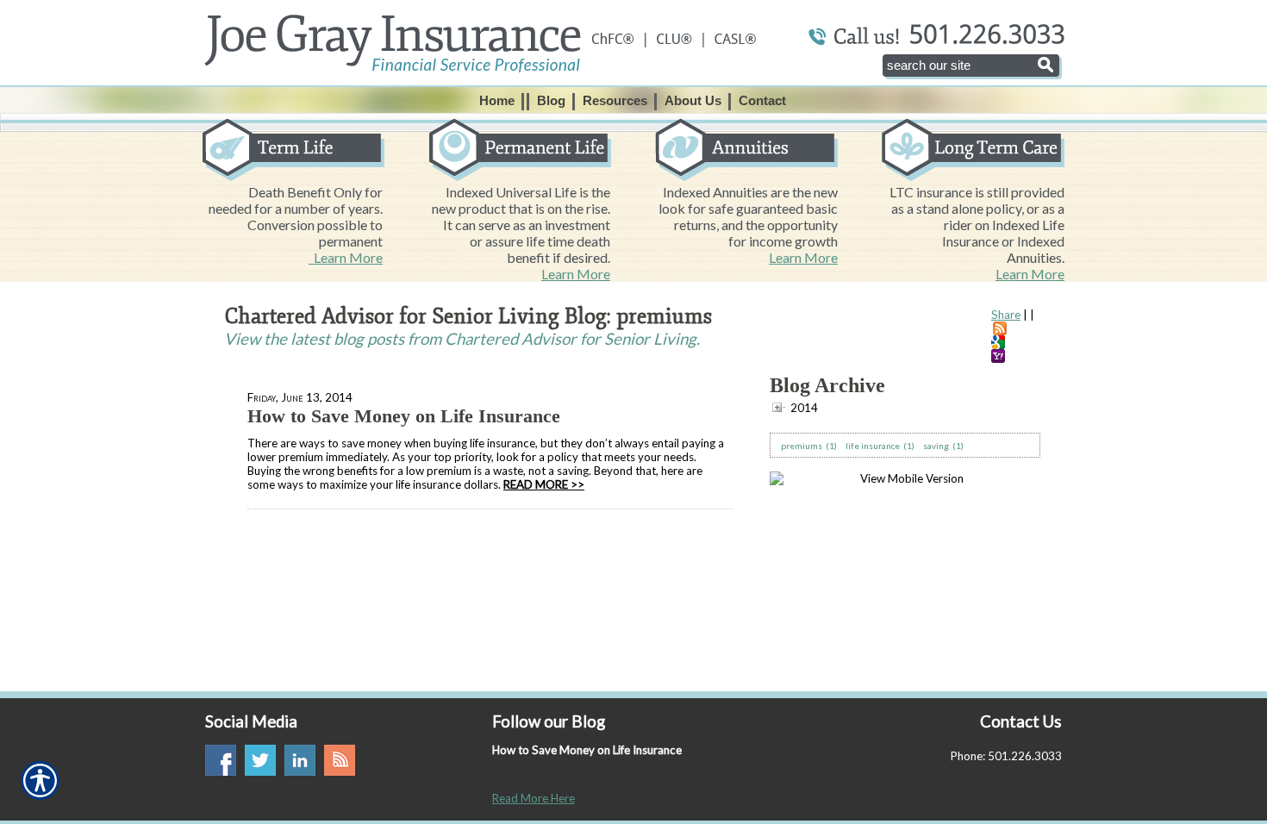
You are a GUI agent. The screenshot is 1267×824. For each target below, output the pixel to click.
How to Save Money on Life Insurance (403, 416)
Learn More (346, 257)
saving (936, 445)
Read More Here (533, 798)
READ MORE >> (543, 484)
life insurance (873, 445)
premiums (801, 445)
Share (1005, 314)
